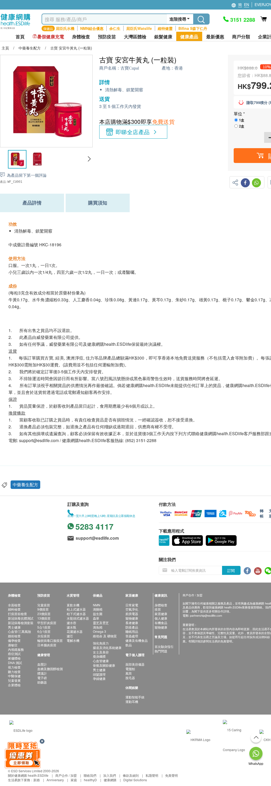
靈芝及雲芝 (101, 622)
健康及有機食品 (136, 640)
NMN (96, 605)
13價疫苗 (44, 618)
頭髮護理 (99, 674)
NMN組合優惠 (91, 28)
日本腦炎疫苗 (46, 645)
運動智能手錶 (134, 697)
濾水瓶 (71, 627)
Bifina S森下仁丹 (192, 28)
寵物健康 (131, 618)
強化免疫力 (101, 643)
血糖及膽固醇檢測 (50, 668)
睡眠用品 (131, 631)
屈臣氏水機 (65, 28)
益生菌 (97, 613)
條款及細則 (131, 775)
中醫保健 (14, 676)
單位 (238, 114)
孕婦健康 (99, 678)
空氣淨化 (131, 609)
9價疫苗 (43, 609)
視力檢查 (14, 667)
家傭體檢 (14, 658)
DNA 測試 (15, 662)
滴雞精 (97, 609)
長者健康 (131, 622)
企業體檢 (14, 685)
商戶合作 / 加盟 (66, 775)
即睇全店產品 (133, 132)
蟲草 (96, 618)
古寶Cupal (129, 68)
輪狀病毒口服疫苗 (50, 640)
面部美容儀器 (134, 664)
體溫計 (42, 673)
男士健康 (14, 627)
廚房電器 (131, 613)
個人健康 (161, 618)
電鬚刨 (130, 668)
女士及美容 (101, 652)
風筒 (128, 673)
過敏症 (12, 645)
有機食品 (161, 622)
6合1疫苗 (44, 631)
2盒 (241, 126)
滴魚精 (97, 627)
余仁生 (114, 28)
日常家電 (131, 605)
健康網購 (110, 780)
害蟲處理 (131, 636)
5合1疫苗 (44, 627)
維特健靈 (165, 28)
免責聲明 (171, 775)
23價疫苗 (44, 613)
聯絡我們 (90, 775)
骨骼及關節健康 (104, 665)
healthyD (90, 780)
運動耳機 (131, 701)
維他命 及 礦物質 (105, 636)
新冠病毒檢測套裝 (20, 622)
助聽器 (42, 682)
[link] (21, 730)
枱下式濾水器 (76, 613)
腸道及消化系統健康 (107, 647)
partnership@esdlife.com (206, 615)
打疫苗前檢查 (17, 613)
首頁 (20, 37)
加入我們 (109, 775)
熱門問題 (161, 651)
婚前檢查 (14, 636)
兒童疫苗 (43, 605)
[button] (89, 159)
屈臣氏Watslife (139, 28)
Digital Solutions (135, 780)
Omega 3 (99, 631)
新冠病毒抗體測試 (20, 618)
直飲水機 (73, 605)
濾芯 (70, 636)
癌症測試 (14, 653)
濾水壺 (71, 622)
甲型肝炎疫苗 (46, 622)
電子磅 (42, 677)
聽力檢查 (14, 671)
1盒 (241, 119)
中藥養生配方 (25, 484)
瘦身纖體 (99, 656)
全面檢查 (14, 605)
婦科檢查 (14, 609)
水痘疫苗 (43, 636)
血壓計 (42, 664)
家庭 (74, 780)
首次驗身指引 (164, 646)
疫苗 (158, 609)
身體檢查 (161, 605)
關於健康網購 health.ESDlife (28, 775)
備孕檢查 (14, 640)
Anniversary (55, 780)
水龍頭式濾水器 (78, 618)
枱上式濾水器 (76, 609)
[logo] (15, 29)
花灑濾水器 (75, 631)
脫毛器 (130, 677)
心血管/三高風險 (19, 631)
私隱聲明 (152, 775)
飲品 (128, 645)
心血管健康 (101, 660)
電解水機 (73, 640)
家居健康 (161, 613)
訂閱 (231, 570)
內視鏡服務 (16, 649)
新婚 (36, 780)
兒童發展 (14, 680)
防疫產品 (131, 627)
